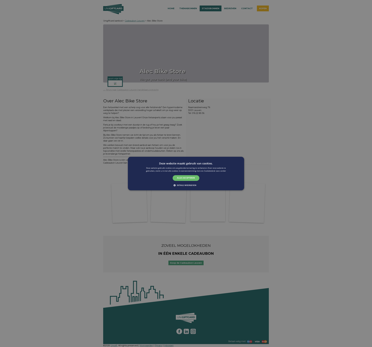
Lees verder (221, 171)
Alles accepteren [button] (186, 178)
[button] (186, 185)
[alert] (186, 173)
